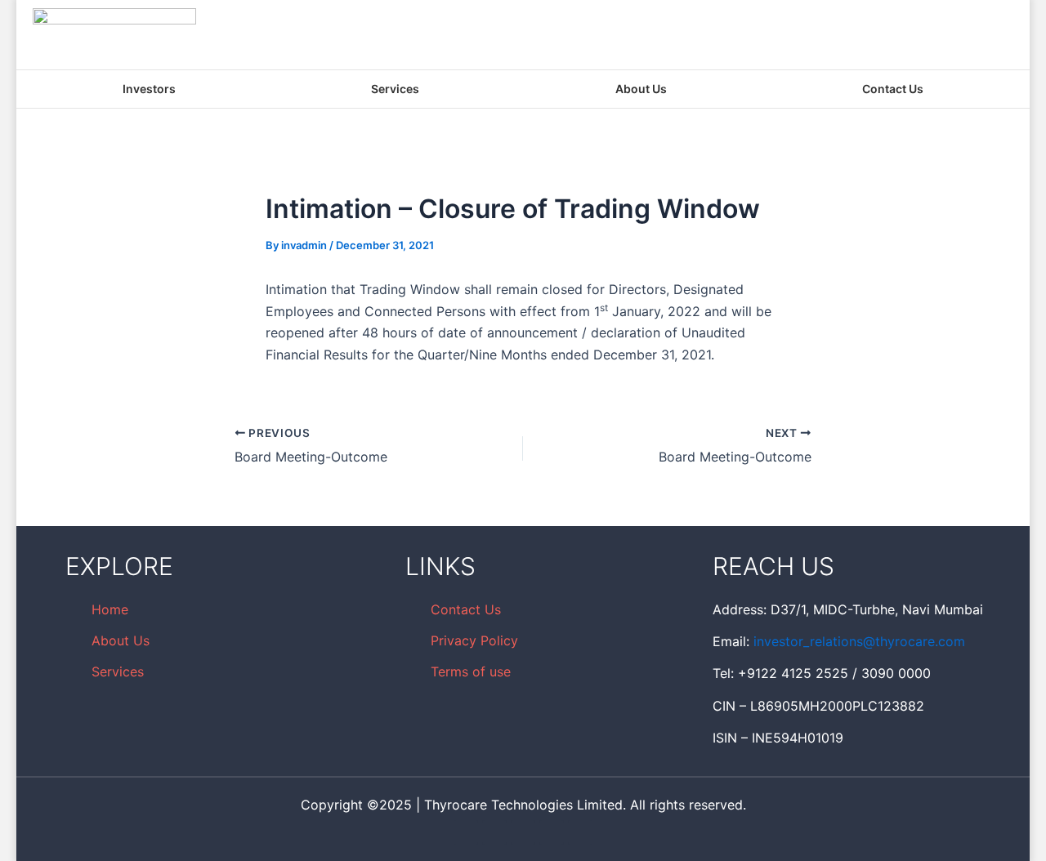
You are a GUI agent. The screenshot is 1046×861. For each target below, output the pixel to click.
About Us (641, 89)
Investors (149, 89)
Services (395, 89)
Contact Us (892, 89)
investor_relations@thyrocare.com (859, 641)
